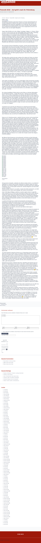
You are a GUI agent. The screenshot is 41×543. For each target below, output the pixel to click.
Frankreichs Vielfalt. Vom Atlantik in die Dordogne (11, 377)
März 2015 (5, 509)
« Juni (2, 352)
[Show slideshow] (4, 178)
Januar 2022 (5, 442)
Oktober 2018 (6, 471)
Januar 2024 (5, 418)
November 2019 (6, 460)
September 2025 (6, 400)
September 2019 (6, 462)
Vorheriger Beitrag (3, 304)
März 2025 (5, 404)
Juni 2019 (5, 465)
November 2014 (6, 513)
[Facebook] (18, 534)
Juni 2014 (5, 521)
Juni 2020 (5, 453)
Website (28, 327)
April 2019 (5, 468)
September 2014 (6, 516)
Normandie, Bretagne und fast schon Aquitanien (11, 379)
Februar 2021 (6, 450)
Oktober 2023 (6, 421)
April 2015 (5, 507)
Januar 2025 (5, 406)
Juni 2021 (5, 448)
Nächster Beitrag (3, 305)
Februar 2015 (6, 510)
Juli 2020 (5, 451)
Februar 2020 (6, 456)
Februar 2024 (6, 416)
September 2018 (6, 472)
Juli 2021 (5, 447)
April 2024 (5, 413)
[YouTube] (21, 534)
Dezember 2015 (6, 498)
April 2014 (5, 524)
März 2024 (5, 415)
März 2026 (5, 392)
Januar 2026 (5, 395)
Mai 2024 (5, 412)
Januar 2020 (5, 457)
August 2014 (5, 518)
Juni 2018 (5, 477)
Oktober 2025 (6, 398)
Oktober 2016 (6, 489)
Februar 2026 (6, 394)
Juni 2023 (5, 424)
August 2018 (5, 474)
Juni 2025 (5, 401)
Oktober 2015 (6, 501)
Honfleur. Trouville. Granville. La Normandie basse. (11, 380)
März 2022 (5, 439)
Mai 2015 (5, 506)
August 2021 (5, 445)
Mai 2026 (5, 391)
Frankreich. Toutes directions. (8, 374)
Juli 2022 (5, 433)
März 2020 (5, 454)
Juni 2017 (5, 486)
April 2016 (5, 495)
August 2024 (5, 409)
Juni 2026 (5, 389)
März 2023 (5, 427)
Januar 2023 (5, 430)
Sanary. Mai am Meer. (10, 362)
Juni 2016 (5, 492)
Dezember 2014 (6, 512)
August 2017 (5, 483)
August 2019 (5, 463)
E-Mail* (16, 327)
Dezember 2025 (6, 397)
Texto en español (4, 20)
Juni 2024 (5, 410)
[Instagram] (19, 534)
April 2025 (5, 403)
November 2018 (6, 469)
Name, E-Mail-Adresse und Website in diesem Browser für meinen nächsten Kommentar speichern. (18, 331)
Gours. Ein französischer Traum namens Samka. (11, 376)
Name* (4, 327)
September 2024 (6, 407)
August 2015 (5, 504)
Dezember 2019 (6, 459)
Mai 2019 (5, 466)
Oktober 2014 (6, 515)
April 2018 (5, 480)
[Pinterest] (22, 534)
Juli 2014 (5, 519)
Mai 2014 (5, 522)
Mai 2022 (5, 436)
